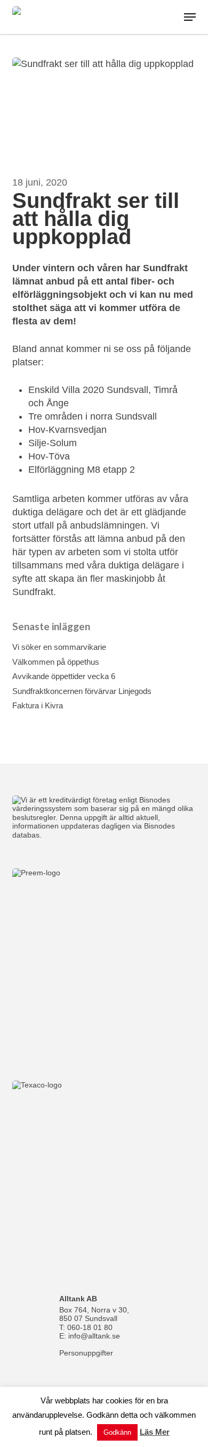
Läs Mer (155, 1431)
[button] (190, 17)
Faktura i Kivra (37, 705)
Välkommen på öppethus (55, 661)
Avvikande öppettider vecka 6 (63, 676)
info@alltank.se (94, 1336)
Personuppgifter (86, 1353)
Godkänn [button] (117, 1432)
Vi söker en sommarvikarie (59, 646)
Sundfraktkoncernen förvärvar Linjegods (81, 691)
